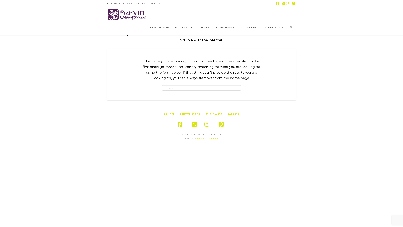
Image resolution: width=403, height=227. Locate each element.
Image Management (208, 138)
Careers (233, 114)
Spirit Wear (213, 114)
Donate (169, 114)
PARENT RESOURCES (135, 3)
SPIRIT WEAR (155, 3)
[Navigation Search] (291, 28)
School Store (190, 114)
